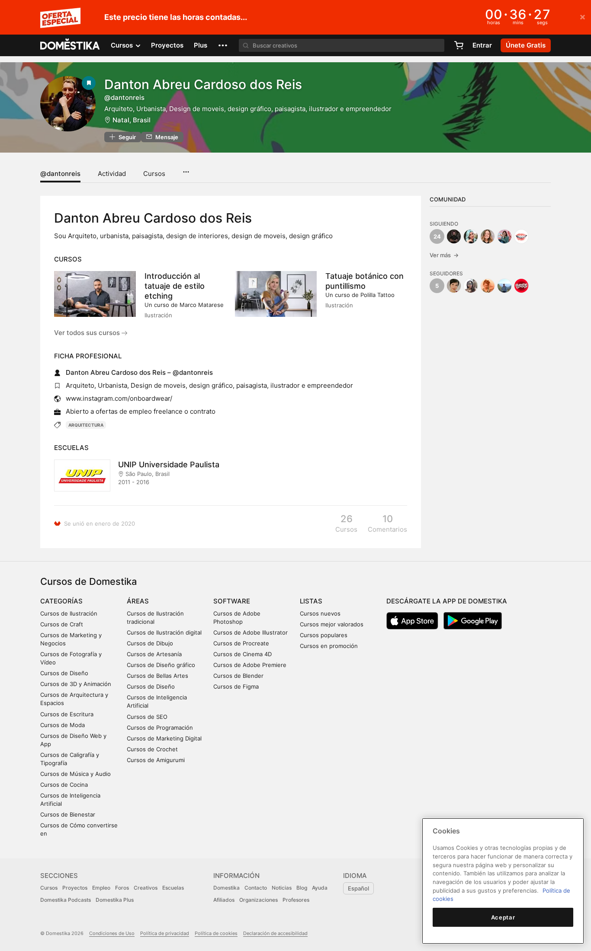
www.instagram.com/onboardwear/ (119, 398)
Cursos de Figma (236, 686)
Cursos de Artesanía (154, 654)
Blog (301, 887)
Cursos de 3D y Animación (75, 683)
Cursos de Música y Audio (75, 773)
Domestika (226, 887)
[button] (223, 45)
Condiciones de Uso (112, 933)
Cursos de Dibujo (150, 643)
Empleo (101, 887)
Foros (122, 887)
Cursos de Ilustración (68, 613)
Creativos (145, 887)
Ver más (444, 255)
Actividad (112, 173)
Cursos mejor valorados (331, 624)
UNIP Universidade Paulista (168, 464)
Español (358, 888)
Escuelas (173, 887)
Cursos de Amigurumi (156, 759)
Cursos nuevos (320, 613)
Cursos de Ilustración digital (164, 632)
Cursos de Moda (62, 724)
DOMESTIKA (70, 45)
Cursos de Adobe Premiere (249, 664)
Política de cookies (216, 933)
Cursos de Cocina (64, 784)
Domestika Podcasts (65, 900)
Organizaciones (258, 900)
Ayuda (320, 887)
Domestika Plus (115, 900)
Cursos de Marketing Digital (164, 738)
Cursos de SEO (147, 716)
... (186, 169)
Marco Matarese (202, 304)
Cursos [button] (123, 45)
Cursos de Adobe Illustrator (250, 632)
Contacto (255, 887)
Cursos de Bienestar (67, 814)
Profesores (296, 900)
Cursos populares (323, 635)
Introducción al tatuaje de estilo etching (175, 285)
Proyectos (167, 45)
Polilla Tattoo (377, 294)
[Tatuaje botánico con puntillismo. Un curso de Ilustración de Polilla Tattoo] (276, 294)
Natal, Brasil (131, 120)
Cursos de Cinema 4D (242, 654)
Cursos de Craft (61, 624)
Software (231, 601)
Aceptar (503, 917)
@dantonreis (60, 173)
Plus (200, 45)
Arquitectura (85, 425)
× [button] (582, 16)
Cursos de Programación (160, 727)
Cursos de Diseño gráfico (161, 664)
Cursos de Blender (238, 675)
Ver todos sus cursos (88, 333)
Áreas (138, 601)
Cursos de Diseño (64, 673)
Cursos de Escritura (66, 714)
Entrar (482, 45)
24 (437, 236)
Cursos (154, 173)
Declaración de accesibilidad (275, 933)
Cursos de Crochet (152, 749)
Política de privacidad (164, 933)
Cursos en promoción (329, 645)
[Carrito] (459, 45)
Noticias (282, 887)
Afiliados (223, 900)
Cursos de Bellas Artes (157, 675)
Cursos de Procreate (241, 643)
